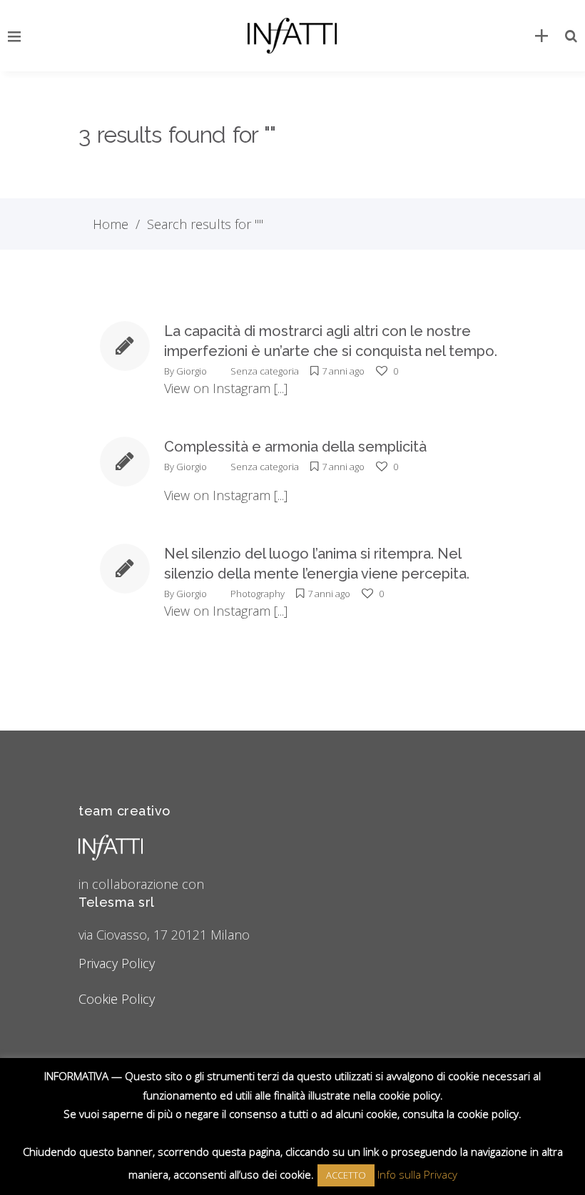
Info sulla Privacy (417, 1174)
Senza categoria (264, 371)
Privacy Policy (116, 963)
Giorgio (191, 371)
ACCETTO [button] (346, 1175)
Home (110, 224)
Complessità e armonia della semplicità (295, 446)
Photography (257, 593)
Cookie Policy (116, 998)
